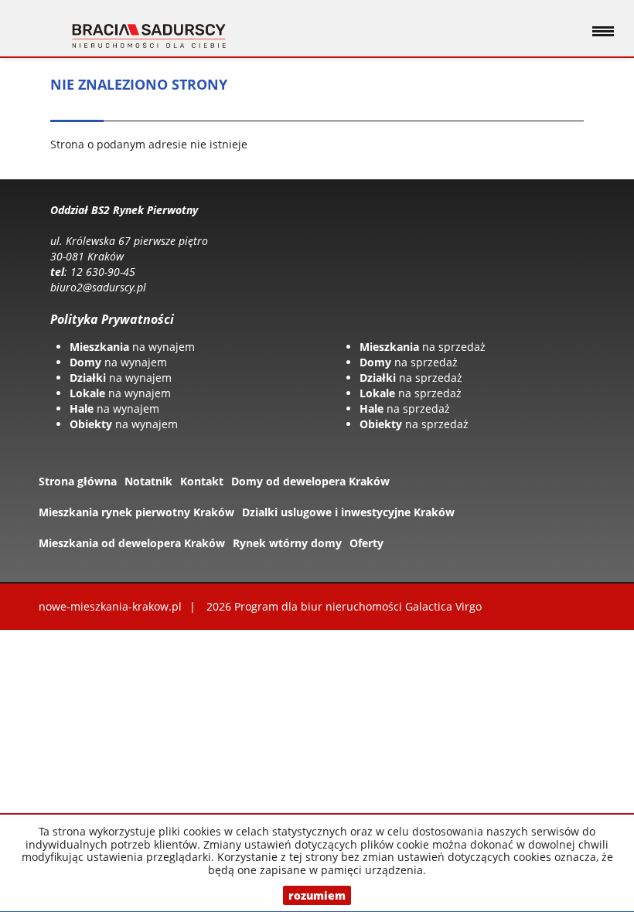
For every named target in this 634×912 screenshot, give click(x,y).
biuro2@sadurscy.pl (98, 287)
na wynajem (132, 346)
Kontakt (201, 481)
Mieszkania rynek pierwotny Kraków (136, 512)
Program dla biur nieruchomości (319, 606)
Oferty (366, 543)
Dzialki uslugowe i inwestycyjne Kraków (348, 512)
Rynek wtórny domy (287, 543)
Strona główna (78, 481)
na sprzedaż (423, 346)
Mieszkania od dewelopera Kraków (132, 543)
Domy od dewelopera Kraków (310, 481)
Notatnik (148, 481)
